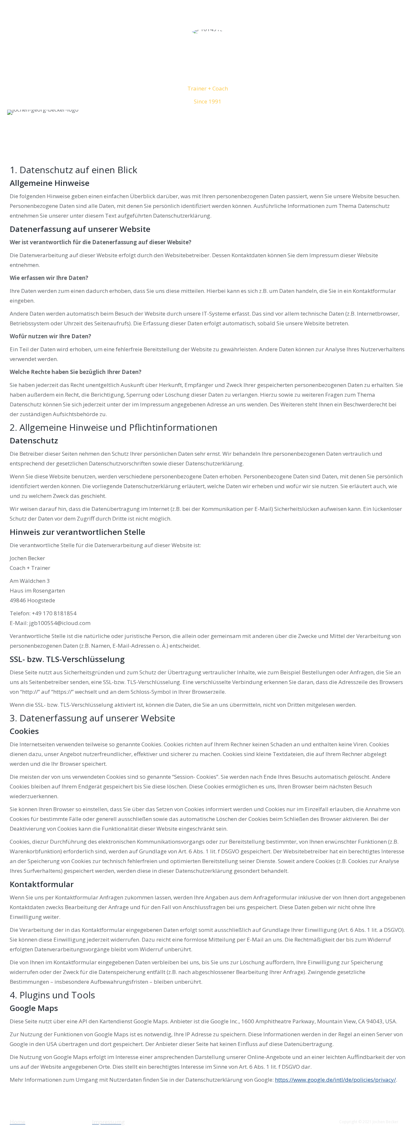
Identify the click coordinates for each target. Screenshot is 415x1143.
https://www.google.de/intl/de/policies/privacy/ (335, 1079)
